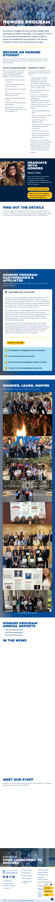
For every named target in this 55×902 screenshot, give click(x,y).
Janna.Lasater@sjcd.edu (37, 838)
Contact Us (8, 888)
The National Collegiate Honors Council (26, 350)
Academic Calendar (43, 870)
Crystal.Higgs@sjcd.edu (36, 804)
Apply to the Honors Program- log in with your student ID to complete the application (39, 195)
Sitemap (40, 892)
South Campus (27, 878)
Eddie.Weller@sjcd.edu (36, 793)
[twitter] (7, 877)
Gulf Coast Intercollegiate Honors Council (27, 362)
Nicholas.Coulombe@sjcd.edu (39, 816)
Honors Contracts (13, 238)
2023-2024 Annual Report (14, 632)
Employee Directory (43, 874)
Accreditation (41, 877)
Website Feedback (10, 885)
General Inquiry (9, 883)
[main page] (9, 3)
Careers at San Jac (42, 879)
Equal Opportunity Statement (26, 900)
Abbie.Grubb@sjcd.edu (36, 827)
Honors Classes (12, 224)
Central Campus (27, 870)
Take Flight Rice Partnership (21, 292)
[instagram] (10, 877)
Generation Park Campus (27, 882)
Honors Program (8, 17)
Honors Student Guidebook (38, 189)
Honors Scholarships (14, 256)
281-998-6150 (8, 881)
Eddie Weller (10, 793)
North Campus (27, 873)
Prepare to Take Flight (15, 343)
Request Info (48, 891)
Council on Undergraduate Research (25, 368)
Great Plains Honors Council (21, 356)
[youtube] (13, 877)
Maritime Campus (27, 875)
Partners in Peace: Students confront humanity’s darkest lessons (26, 769)
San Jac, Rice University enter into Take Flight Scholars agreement (25, 683)
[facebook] (4, 877)
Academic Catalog (42, 872)
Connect (47, 888)
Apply (46, 895)
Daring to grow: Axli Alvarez (17, 726)
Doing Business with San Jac (44, 882)
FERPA (39, 896)
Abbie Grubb (10, 827)
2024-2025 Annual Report (14, 630)
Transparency (41, 894)
